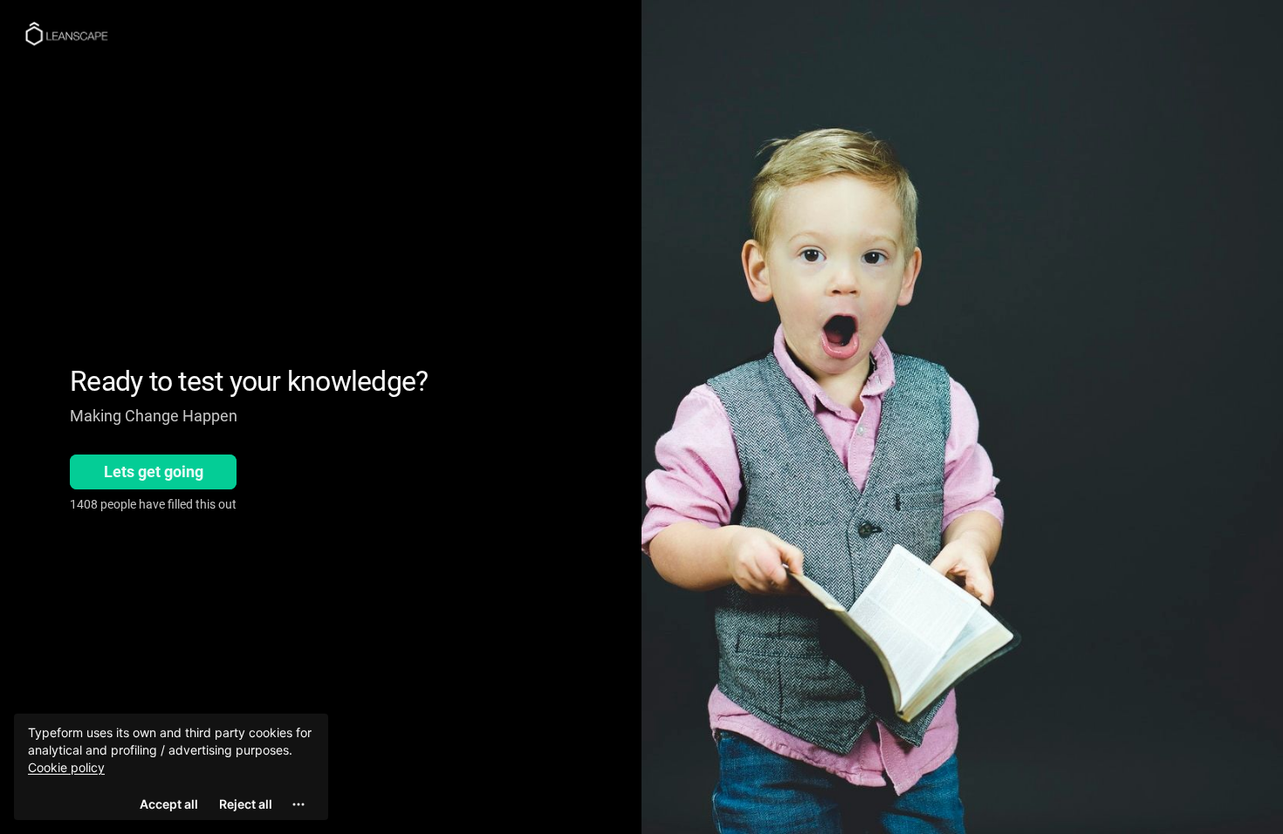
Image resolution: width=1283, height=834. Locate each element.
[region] (171, 767)
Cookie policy (66, 767)
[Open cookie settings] (298, 804)
